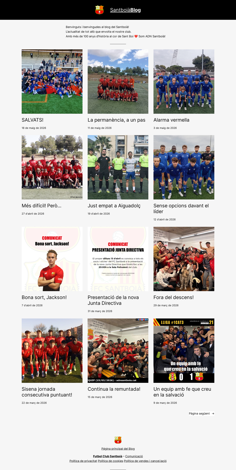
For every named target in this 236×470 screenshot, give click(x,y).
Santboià (125, 10)
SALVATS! (32, 120)
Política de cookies (110, 461)
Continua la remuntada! (114, 389)
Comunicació (134, 456)
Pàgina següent (201, 413)
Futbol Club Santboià (107, 456)
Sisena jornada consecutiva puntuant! (47, 392)
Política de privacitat (83, 461)
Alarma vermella (171, 120)
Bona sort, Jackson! (44, 297)
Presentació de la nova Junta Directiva (113, 300)
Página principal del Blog (118, 448)
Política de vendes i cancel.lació (145, 461)
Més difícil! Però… (41, 205)
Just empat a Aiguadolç (114, 205)
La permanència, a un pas (116, 120)
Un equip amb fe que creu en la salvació (182, 392)
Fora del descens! (173, 297)
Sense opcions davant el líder (181, 208)
